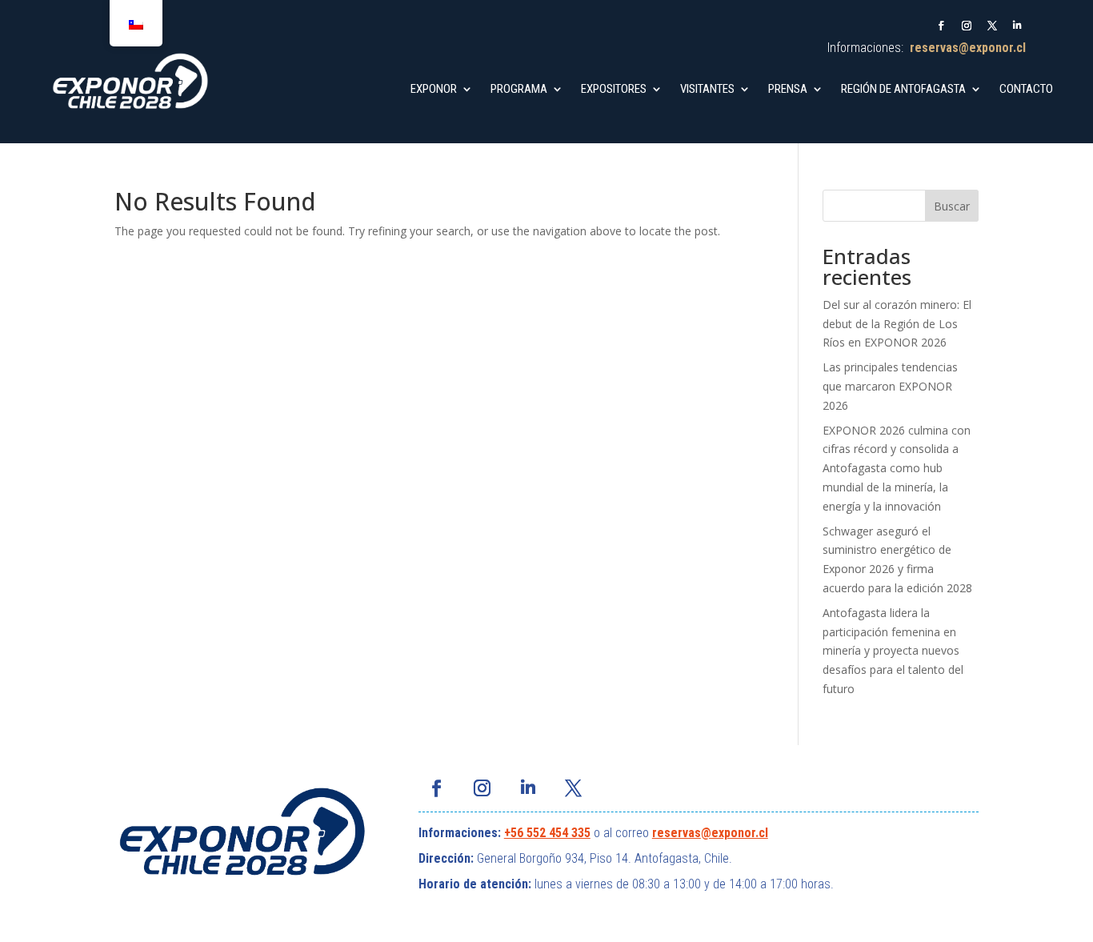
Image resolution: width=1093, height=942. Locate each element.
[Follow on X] (992, 25)
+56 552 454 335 (547, 832)
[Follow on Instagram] (966, 25)
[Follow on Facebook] (941, 25)
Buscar (952, 206)
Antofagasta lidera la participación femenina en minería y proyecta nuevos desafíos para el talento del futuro (893, 650)
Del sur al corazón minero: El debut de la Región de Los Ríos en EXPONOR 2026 (897, 324)
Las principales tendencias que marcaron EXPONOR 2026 (890, 386)
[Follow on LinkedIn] (1017, 25)
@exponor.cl (734, 832)
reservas (676, 832)
